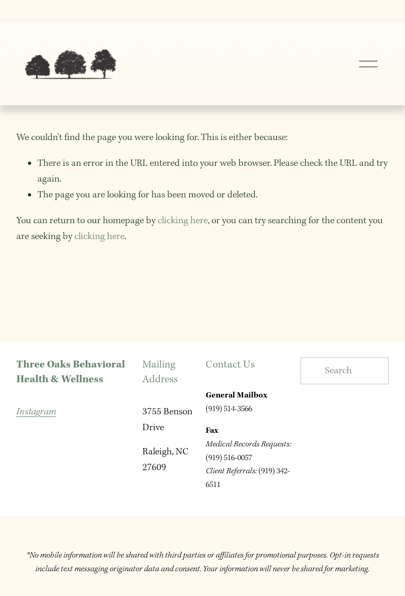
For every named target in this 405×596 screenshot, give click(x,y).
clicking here (183, 220)
